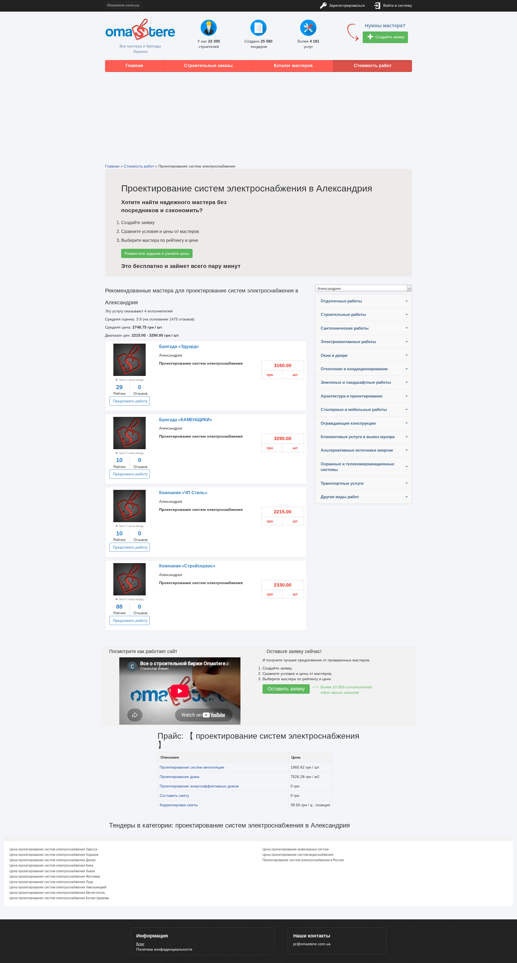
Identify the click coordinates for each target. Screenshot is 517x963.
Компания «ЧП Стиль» (183, 492)
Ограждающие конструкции (348, 423)
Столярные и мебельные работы (354, 409)
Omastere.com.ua (123, 5)
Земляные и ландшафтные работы (356, 382)
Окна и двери (334, 355)
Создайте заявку (389, 37)
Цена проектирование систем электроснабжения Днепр (52, 860)
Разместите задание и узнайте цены (157, 253)
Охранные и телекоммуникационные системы (357, 467)
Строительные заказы (208, 65)
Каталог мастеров (293, 65)
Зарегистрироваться (346, 5)
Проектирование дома (179, 776)
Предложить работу (130, 401)
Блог (140, 944)
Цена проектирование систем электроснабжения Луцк (51, 882)
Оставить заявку (286, 689)
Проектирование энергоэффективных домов (199, 786)
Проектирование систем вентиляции (192, 767)
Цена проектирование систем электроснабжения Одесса (53, 849)
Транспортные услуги (342, 483)
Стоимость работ (373, 65)
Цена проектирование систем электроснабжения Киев (51, 865)
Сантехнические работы (345, 328)
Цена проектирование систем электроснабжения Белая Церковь (59, 898)
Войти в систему (397, 5)
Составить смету (174, 795)
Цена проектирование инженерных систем (296, 849)
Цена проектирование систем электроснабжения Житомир (54, 876)
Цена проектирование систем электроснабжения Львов (52, 871)
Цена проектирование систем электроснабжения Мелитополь (57, 893)
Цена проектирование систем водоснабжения (298, 855)
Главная (134, 65)
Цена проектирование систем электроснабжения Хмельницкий (57, 887)
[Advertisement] (258, 113)
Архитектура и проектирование (351, 396)
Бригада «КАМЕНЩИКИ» (185, 419)
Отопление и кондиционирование (354, 369)
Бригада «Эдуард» (179, 346)
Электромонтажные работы (348, 341)
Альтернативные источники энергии (357, 450)
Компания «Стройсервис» (187, 566)
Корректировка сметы (179, 805)
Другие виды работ (340, 496)
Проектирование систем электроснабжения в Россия (303, 860)
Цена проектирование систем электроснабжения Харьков (53, 855)
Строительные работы (343, 314)
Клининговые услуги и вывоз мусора (357, 436)
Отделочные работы (341, 301)
